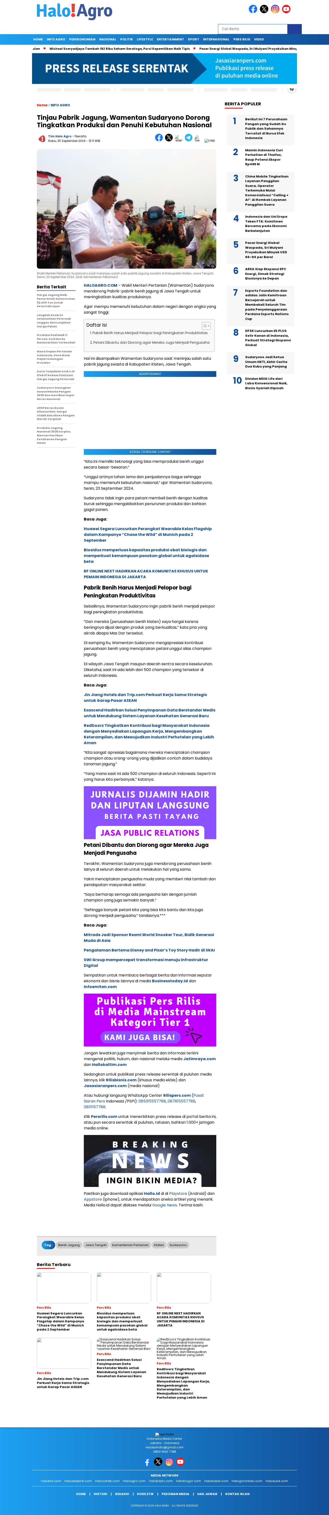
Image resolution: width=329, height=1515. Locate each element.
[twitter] (265, 12)
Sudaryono (178, 1245)
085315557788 (152, 1101)
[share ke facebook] (160, 140)
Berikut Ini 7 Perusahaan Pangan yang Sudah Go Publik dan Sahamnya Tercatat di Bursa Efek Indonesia (266, 128)
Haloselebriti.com (78, 1481)
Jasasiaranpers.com (105, 1086)
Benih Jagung (69, 1245)
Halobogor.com (188, 1481)
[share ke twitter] (170, 140)
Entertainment (170, 39)
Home (38, 39)
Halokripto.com (161, 1481)
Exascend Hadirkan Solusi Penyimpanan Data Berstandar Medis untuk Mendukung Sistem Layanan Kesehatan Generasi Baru (149, 713)
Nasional (107, 39)
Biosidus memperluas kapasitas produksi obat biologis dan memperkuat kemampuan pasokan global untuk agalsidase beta (146, 555)
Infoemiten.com (100, 986)
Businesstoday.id (170, 981)
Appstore (93, 1199)
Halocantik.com (107, 1481)
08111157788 (94, 1107)
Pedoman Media (175, 1494)
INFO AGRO (56, 39)
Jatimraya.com (199, 1059)
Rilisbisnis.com (121, 1080)
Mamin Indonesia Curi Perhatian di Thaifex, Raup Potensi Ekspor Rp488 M (264, 157)
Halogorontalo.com (247, 1481)
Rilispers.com (177, 1095)
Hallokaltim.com (109, 1064)
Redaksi (122, 1494)
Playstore (178, 1193)
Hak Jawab (207, 1494)
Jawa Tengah (96, 1245)
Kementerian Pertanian (130, 1245)
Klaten (159, 1245)
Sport (193, 39)
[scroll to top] (315, 1507)
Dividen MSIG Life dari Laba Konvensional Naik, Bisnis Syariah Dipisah (266, 383)
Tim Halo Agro (60, 136)
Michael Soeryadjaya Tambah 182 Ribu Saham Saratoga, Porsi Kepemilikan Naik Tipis (91, 49)
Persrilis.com (104, 1116)
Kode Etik (145, 1494)
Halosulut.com (277, 1481)
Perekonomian (82, 39)
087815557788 (181, 1101)
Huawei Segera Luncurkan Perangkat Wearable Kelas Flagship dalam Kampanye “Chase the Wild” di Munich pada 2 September (148, 534)
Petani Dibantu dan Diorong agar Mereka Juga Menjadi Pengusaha (151, 342)
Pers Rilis (241, 39)
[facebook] (254, 12)
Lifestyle (145, 39)
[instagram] (276, 12)
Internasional (216, 39)
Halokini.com (51, 1481)
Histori (100, 1494)
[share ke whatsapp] (180, 140)
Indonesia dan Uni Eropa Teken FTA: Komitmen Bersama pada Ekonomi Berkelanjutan (266, 223)
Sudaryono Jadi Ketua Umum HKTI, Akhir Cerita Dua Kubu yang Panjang (266, 362)
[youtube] (287, 12)
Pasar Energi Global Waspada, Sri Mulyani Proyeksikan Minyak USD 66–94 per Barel (239, 49)
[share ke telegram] (190, 140)
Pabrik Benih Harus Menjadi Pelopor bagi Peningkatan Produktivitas (150, 332)
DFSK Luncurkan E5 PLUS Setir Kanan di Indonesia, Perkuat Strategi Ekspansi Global (268, 338)
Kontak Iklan (237, 1494)
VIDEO (259, 39)
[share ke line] (199, 140)
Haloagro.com (134, 1481)
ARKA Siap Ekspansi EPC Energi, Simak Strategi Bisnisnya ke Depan (265, 274)
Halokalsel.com (216, 1481)
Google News (164, 1205)
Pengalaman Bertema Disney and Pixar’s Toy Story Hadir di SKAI (149, 950)
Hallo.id (152, 1193)
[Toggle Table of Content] (204, 326)
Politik (126, 39)
